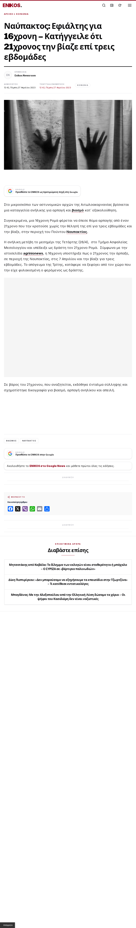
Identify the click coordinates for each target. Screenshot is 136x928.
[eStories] (119, 5)
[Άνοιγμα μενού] (129, 5)
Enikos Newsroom (25, 75)
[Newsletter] (111, 5)
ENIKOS (12, 5)
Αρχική (8, 14)
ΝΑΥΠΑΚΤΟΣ (29, 441)
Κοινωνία (22, 14)
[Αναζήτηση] (103, 5)
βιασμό (78, 210)
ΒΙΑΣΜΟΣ (11, 441)
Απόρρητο (8, 925)
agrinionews (33, 253)
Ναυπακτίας (77, 232)
